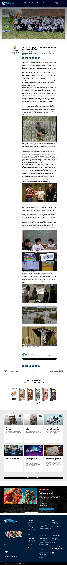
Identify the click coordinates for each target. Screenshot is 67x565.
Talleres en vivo (42, 532)
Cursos (24, 2)
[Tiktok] (16, 556)
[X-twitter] (5, 556)
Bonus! (37, 4)
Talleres (31, 2)
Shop (48, 4)
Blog (43, 4)
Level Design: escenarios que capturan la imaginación (53, 428)
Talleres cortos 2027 (43, 538)
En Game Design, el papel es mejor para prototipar (53, 459)
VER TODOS (14, 388)
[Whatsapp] (10, 556)
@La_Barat (14, 55)
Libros (38, 2)
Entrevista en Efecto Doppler (13, 458)
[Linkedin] (12, 556)
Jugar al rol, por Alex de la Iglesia (33, 428)
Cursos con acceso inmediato (43, 549)
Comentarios (29, 354)
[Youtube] (14, 556)
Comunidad (45, 2)
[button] (23, 58)
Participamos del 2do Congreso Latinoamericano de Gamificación (33, 460)
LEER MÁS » (7, 439)
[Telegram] (8, 556)
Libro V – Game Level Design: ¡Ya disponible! (13, 428)
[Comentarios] (24, 355)
